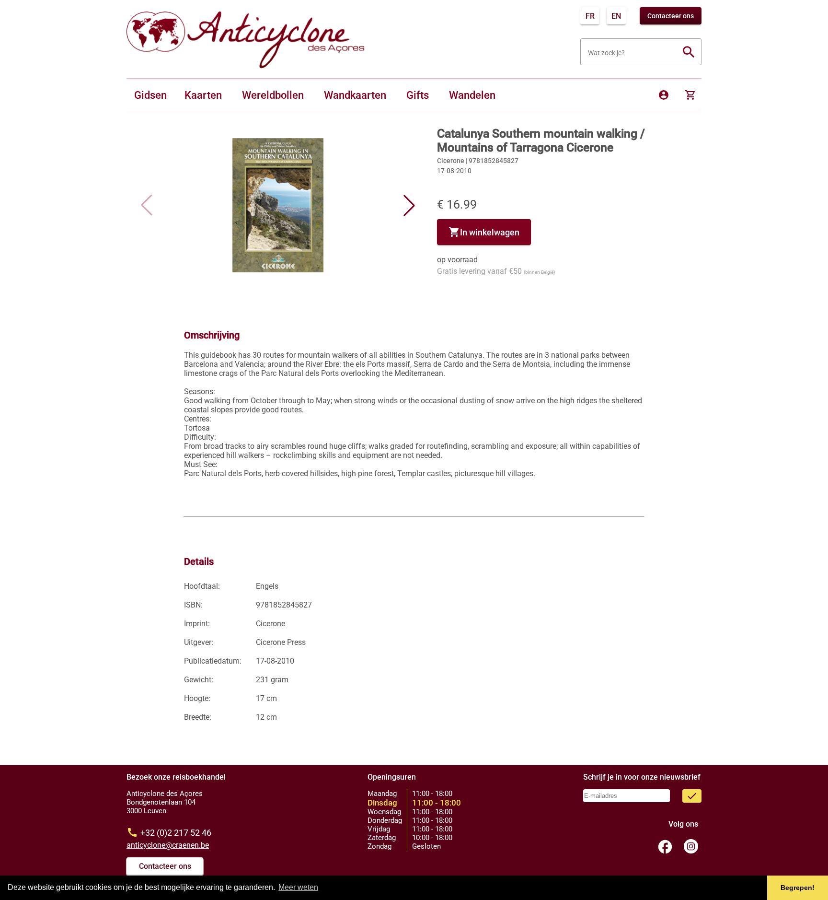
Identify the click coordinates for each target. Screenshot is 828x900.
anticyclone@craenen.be (167, 845)
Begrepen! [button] (798, 887)
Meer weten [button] (298, 887)
